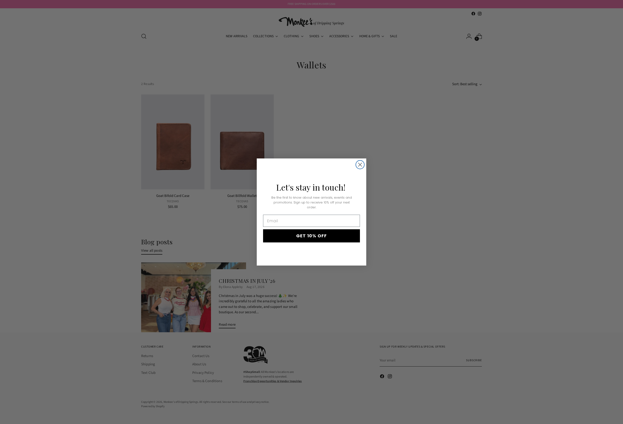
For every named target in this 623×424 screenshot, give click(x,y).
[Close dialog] (360, 164)
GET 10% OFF (311, 236)
